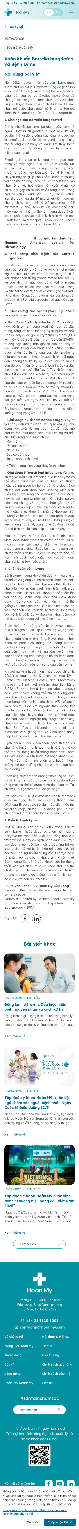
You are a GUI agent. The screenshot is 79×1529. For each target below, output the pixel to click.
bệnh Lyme (58, 83)
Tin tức (47, 1346)
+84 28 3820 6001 (22, 3)
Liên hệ (47, 1383)
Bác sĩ (8, 1364)
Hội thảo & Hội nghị (56, 1337)
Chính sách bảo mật (57, 1374)
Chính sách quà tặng (57, 1364)
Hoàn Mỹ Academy (18, 1383)
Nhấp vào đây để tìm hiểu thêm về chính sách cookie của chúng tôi (35, 1511)
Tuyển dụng (13, 1355)
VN (49, 12)
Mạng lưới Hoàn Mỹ (18, 1346)
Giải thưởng (50, 1355)
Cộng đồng (12, 1374)
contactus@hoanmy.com (58, 3)
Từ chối (32, 1522)
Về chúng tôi (13, 1337)
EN (58, 12)
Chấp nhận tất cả (60, 1522)
